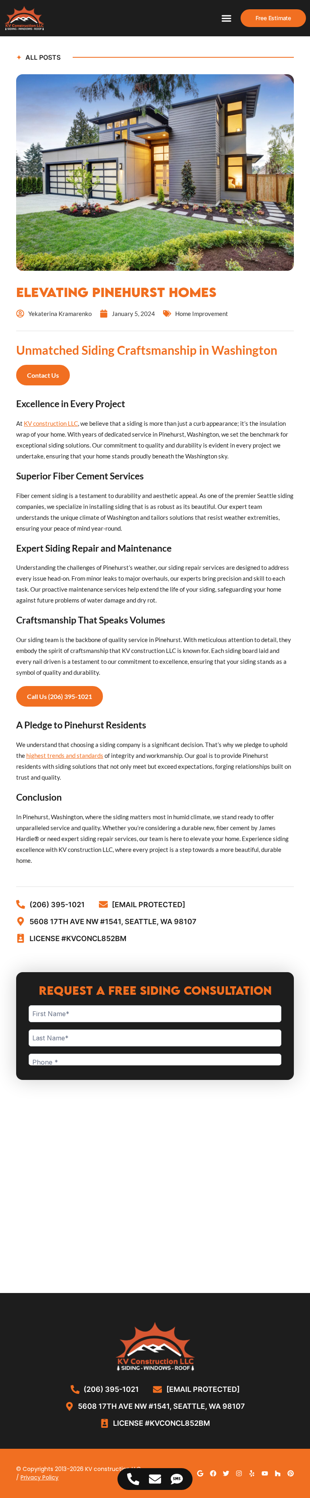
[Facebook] (213, 1473)
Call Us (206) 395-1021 (59, 696)
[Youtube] (265, 1473)
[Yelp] (252, 1473)
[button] (227, 18)
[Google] (200, 1473)
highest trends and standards (64, 755)
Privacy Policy (40, 1477)
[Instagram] (239, 1473)
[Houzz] (277, 1473)
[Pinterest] (290, 1473)
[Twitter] (226, 1473)
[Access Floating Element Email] (155, 1479)
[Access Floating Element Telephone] (133, 1479)
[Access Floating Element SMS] (177, 1479)
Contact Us (43, 375)
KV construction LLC (51, 423)
